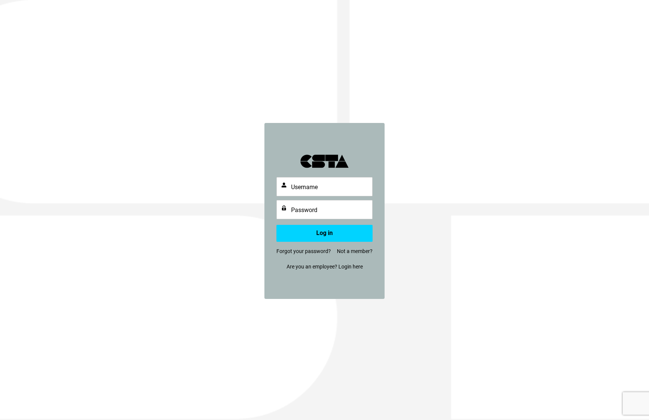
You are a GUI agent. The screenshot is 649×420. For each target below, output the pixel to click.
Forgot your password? (303, 251)
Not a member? (355, 251)
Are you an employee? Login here (325, 267)
